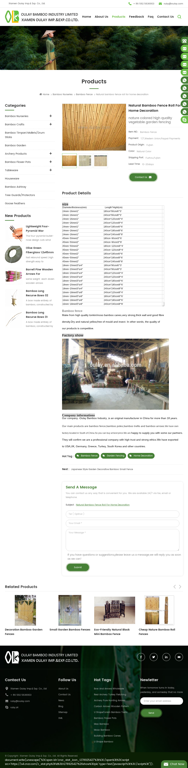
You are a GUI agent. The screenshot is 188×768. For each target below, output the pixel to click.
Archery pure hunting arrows (109, 700)
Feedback (136, 16)
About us (63, 689)
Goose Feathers (15, 203)
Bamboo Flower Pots (18, 162)
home (46, 94)
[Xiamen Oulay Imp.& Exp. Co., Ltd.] (41, 16)
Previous (174, 587)
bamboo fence (89, 456)
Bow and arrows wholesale (109, 689)
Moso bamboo (102, 730)
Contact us (141, 177)
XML (60, 718)
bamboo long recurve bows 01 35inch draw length (39, 314)
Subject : (98, 505)
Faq (150, 16)
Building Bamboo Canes (107, 736)
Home (86, 16)
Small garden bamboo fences (25, 630)
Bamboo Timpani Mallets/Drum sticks (25, 135)
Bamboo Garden (15, 145)
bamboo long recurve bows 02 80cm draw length (38, 293)
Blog (60, 706)
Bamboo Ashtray (15, 187)
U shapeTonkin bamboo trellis (110, 712)
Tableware (11, 170)
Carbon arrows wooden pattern (111, 706)
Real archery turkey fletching (110, 694)
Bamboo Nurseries (63, 94)
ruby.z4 (14, 707)
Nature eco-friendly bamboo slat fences (158, 632)
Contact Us (165, 16)
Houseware (12, 178)
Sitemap (62, 712)
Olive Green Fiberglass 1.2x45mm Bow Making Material (40, 250)
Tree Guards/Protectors (20, 195)
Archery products (16, 154)
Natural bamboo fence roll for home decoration (103, 505)
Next (180, 587)
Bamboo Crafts (14, 124)
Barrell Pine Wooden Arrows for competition (39, 271)
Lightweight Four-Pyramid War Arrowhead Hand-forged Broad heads (40, 228)
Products (118, 16)
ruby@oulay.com (173, 4)
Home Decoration (143, 456)
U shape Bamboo (103, 742)
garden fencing (115, 456)
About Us (101, 16)
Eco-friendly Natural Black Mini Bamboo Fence (67, 632)
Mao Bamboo (101, 724)
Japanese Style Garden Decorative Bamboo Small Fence (102, 469)
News (61, 700)
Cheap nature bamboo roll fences (112, 632)
